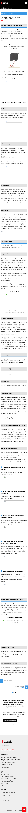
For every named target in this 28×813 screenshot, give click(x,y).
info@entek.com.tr (7, 802)
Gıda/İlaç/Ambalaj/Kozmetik (7, 776)
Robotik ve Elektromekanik (7, 766)
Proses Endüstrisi (5, 783)
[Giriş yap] (23, 3)
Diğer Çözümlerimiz (6, 785)
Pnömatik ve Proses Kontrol (7, 764)
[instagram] (2, 750)
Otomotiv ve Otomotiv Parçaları (8, 778)
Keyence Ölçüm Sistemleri (9, 720)
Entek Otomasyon (18, 810)
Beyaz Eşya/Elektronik (6, 775)
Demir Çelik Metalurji (6, 780)
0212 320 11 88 (6, 800)
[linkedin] (5, 750)
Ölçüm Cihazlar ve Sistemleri (8, 762)
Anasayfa (3, 7)
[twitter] (13, 750)
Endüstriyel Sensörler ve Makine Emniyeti (11, 757)
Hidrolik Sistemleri (5, 767)
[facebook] (10, 750)
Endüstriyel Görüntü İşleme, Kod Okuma (10, 759)
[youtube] (7, 750)
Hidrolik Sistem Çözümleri (7, 781)
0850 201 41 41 (6, 798)
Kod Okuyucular (5, 760)
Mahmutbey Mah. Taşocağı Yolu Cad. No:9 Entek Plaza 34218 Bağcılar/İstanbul (9, 794)
